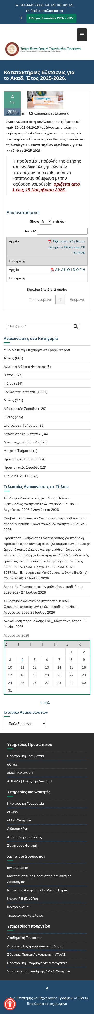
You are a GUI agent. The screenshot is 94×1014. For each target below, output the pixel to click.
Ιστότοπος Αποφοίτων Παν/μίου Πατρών (37, 890)
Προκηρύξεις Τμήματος (21, 459)
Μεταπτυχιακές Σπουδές (22, 442)
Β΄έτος (8, 375)
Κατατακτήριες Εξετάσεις (51, 113)
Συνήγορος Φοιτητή (22, 845)
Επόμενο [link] (76, 299)
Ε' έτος (9, 417)
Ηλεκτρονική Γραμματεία (25, 756)
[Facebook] (21, 18)
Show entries (47, 221)
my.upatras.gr (17, 867)
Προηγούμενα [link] (40, 299)
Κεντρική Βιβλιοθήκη (22, 898)
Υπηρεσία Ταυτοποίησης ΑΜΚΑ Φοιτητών (38, 971)
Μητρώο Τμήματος (18, 451)
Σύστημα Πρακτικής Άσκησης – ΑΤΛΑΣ (36, 954)
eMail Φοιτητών (19, 820)
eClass (12, 764)
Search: (30, 231)
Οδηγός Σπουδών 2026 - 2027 (51, 18)
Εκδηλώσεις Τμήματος (20, 425)
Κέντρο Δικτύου (18, 907)
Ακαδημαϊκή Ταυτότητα (24, 938)
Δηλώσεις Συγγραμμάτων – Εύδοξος (34, 946)
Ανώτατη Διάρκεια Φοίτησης (25, 366)
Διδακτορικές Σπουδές (20, 408)
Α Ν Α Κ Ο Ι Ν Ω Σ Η (70, 270)
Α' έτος (9, 358)
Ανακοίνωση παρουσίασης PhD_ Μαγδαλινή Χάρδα (42, 621)
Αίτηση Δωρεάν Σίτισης (24, 837)
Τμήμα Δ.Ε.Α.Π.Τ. (16, 476)
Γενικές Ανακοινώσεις (19, 392)
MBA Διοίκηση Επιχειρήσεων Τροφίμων (33, 350)
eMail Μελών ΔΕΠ (20, 773)
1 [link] (60, 299)
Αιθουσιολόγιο (18, 829)
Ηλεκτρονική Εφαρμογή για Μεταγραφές (37, 963)
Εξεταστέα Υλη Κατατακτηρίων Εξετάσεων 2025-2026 (67, 247)
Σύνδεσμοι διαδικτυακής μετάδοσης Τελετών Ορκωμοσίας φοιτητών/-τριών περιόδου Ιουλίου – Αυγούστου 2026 (41, 504)
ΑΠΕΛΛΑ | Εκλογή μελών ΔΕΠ (29, 781)
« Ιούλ (45, 703)
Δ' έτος (9, 400)
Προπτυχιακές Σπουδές (21, 467)
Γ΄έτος (8, 383)
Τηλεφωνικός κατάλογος (25, 915)
